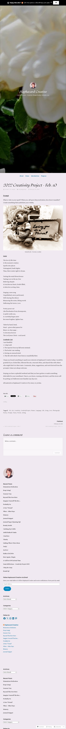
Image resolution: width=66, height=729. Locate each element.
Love (50, 410)
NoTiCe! (5, 550)
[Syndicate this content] (3, 625)
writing (24, 413)
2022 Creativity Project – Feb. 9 (11, 427)
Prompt (10, 413)
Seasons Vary (7, 494)
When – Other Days (9, 511)
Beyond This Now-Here (10, 497)
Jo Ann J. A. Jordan (10, 189)
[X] (7, 618)
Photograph (56, 410)
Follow (7, 588)
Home (27, 176)
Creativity (17, 410)
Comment (57, 452)
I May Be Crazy (7, 567)
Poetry (5, 413)
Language (38, 410)
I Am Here (6, 536)
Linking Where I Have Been (11, 543)
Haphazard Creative (33, 92)
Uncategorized (22, 189)
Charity (5, 539)
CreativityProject (25, 410)
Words (19, 413)
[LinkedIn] (13, 618)
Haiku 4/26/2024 (8, 553)
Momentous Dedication (10, 487)
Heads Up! (6, 571)
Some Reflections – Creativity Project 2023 (16, 564)
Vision (14, 413)
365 (10, 410)
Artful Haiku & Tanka (9, 532)
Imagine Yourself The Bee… (11, 501)
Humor (33, 410)
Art (13, 410)
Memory (5, 515)
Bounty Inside (7, 525)
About (21, 176)
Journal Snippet (8, 518)
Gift (56, 2)
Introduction (35, 176)
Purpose (43, 176)
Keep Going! (7, 490)
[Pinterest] (16, 618)
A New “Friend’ (8, 508)
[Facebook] (4, 618)
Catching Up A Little (9, 529)
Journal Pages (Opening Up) (12, 522)
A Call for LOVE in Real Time (12, 560)
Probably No (7, 504)
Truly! (5, 546)
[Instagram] (10, 618)
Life (43, 410)
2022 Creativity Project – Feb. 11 (53, 427)
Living (46, 410)
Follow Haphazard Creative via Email (15, 577)
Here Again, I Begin (9, 557)
